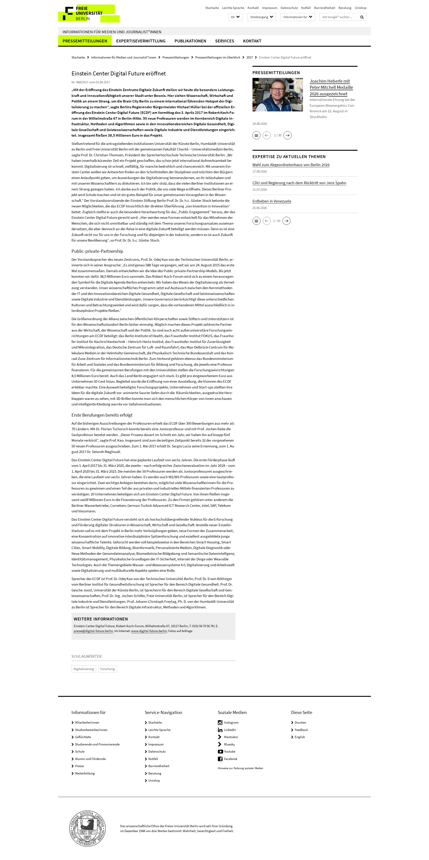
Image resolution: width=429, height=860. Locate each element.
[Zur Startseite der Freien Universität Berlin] (95, 13)
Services (224, 41)
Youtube (229, 751)
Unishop (360, 8)
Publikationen (190, 41)
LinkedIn (230, 730)
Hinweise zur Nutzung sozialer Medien (240, 768)
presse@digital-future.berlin (93, 631)
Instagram (231, 722)
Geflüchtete (83, 737)
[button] (235, 17)
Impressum (269, 8)
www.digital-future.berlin (149, 631)
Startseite (212, 8)
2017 (249, 57)
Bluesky (229, 744)
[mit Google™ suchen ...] (362, 17)
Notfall (306, 8)
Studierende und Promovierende (97, 744)
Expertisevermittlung (141, 41)
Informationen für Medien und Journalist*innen (112, 31)
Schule (79, 751)
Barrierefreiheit (324, 8)
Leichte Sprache (233, 8)
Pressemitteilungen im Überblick (217, 57)
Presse (79, 766)
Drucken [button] (300, 722)
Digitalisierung (84, 669)
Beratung (345, 8)
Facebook (230, 759)
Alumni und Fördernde (90, 759)
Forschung (107, 669)
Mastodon (231, 737)
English (300, 737)
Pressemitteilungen (85, 41)
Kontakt (253, 8)
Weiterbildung (85, 773)
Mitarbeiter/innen (87, 722)
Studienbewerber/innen (91, 730)
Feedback (301, 730)
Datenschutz (289, 8)
